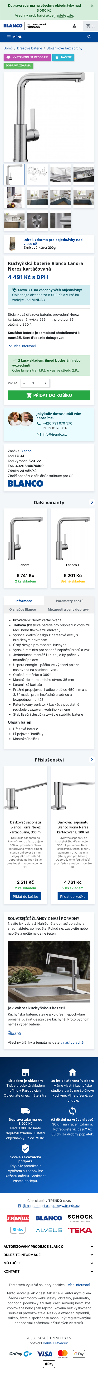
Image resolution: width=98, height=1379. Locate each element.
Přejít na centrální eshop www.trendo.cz (49, 1206)
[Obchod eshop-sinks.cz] (18, 1230)
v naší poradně (71, 1042)
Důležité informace (22, 1255)
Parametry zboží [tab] (69, 601)
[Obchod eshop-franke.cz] (18, 1218)
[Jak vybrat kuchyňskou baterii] (49, 971)
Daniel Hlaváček (55, 1343)
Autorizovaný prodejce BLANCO (34, 1246)
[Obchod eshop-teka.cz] (80, 1230)
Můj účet (12, 1263)
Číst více (14, 1032)
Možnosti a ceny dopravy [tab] (68, 609)
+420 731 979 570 (57, 423)
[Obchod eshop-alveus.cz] (49, 1230)
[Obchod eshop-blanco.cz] (49, 1218)
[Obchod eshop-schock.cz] (80, 1218)
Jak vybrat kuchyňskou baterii (36, 1008)
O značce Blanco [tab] (22, 609)
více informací (79, 1285)
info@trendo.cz (55, 434)
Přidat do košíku (49, 395)
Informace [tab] (23, 601)
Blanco (26, 451)
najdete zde (63, 15)
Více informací (25, 346)
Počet (12, 383)
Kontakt (12, 1271)
